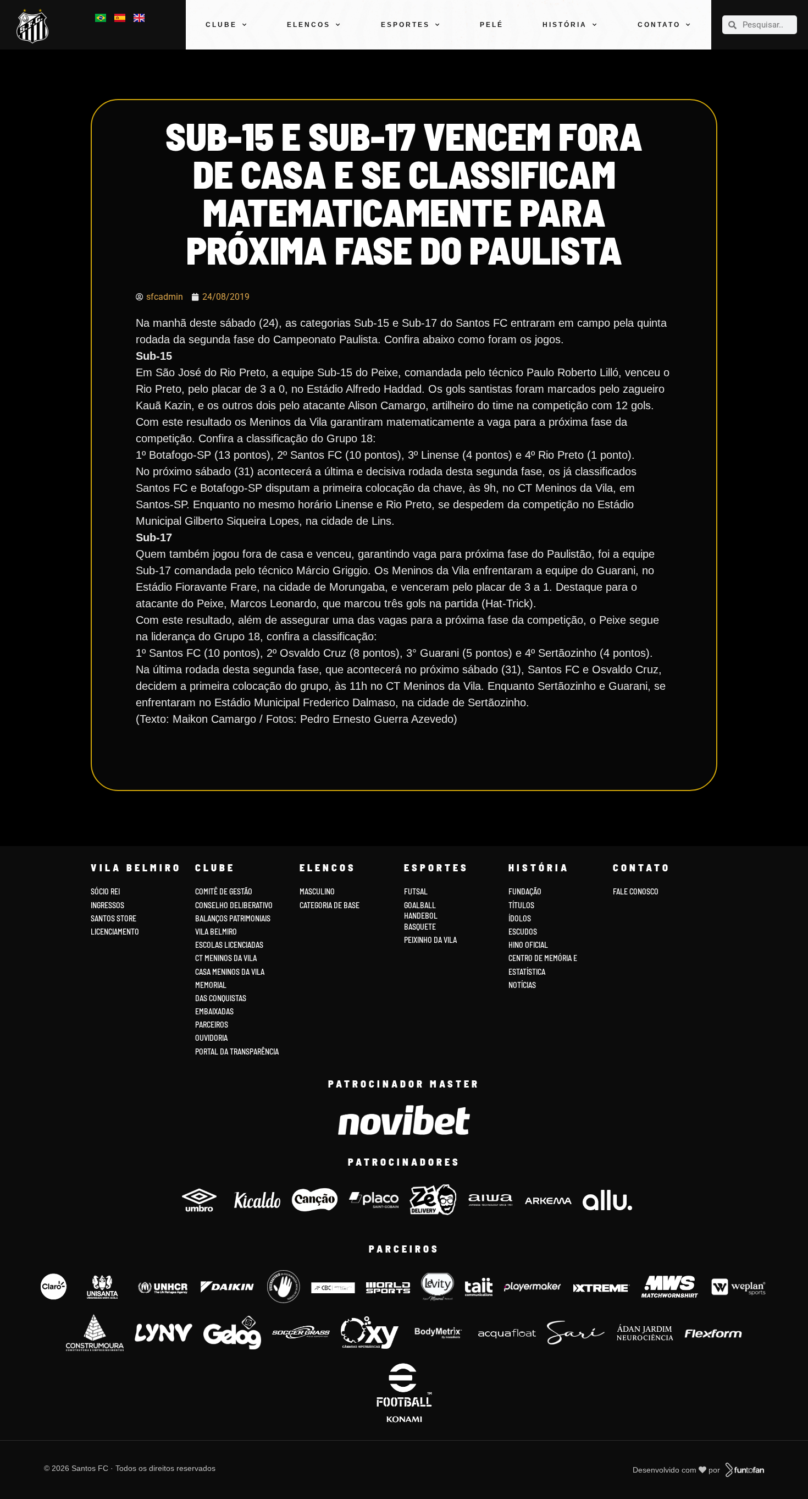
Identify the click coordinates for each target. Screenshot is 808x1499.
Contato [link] (659, 25)
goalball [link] (420, 905)
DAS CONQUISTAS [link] (220, 998)
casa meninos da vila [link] (229, 971)
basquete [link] (420, 926)
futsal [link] (416, 891)
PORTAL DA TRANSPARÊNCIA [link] (237, 1051)
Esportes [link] (405, 25)
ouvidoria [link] (211, 1037)
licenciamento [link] (115, 931)
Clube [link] (221, 25)
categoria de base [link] (330, 905)
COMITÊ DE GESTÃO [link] (223, 891)
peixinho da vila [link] (430, 940)
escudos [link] (522, 931)
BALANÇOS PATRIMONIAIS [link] (232, 918)
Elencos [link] (308, 25)
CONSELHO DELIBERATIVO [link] (234, 905)
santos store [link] (113, 918)
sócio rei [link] (105, 891)
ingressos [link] (107, 905)
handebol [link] (421, 915)
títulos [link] (521, 905)
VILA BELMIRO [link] (216, 931)
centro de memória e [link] (542, 958)
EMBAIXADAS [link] (214, 1011)
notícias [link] (522, 985)
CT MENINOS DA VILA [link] (226, 958)
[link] (35, 26)
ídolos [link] (519, 918)
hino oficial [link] (528, 944)
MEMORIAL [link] (210, 985)
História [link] (565, 25)
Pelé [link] (491, 25)
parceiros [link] (211, 1024)
